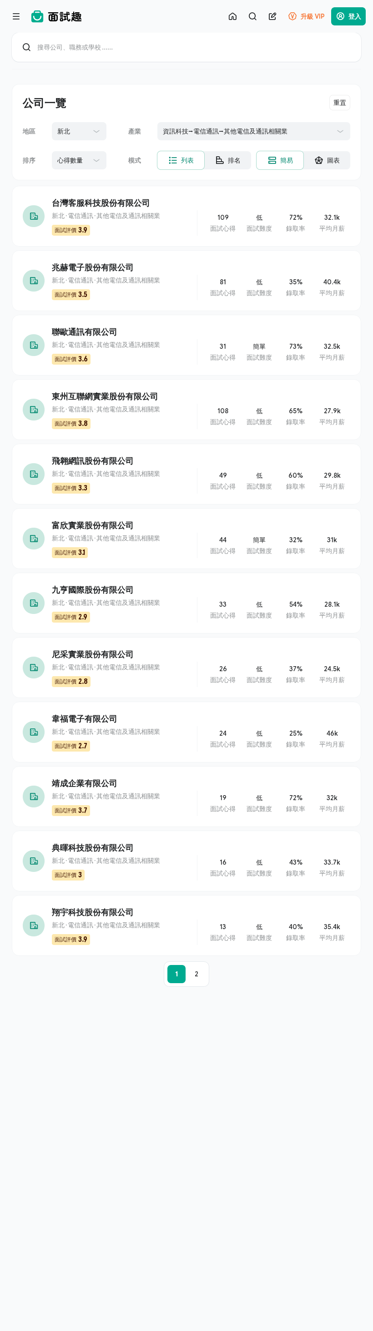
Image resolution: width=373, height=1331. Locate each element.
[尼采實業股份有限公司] (186, 667)
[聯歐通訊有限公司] (186, 345)
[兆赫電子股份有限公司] (186, 280)
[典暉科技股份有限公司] (186, 861)
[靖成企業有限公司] (186, 796)
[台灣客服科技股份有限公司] (186, 216)
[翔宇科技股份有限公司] (186, 925)
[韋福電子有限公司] (186, 732)
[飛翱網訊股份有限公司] (186, 474)
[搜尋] (252, 16)
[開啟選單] (16, 16)
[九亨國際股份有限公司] (186, 603)
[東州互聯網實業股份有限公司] (186, 409)
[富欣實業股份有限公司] (186, 538)
